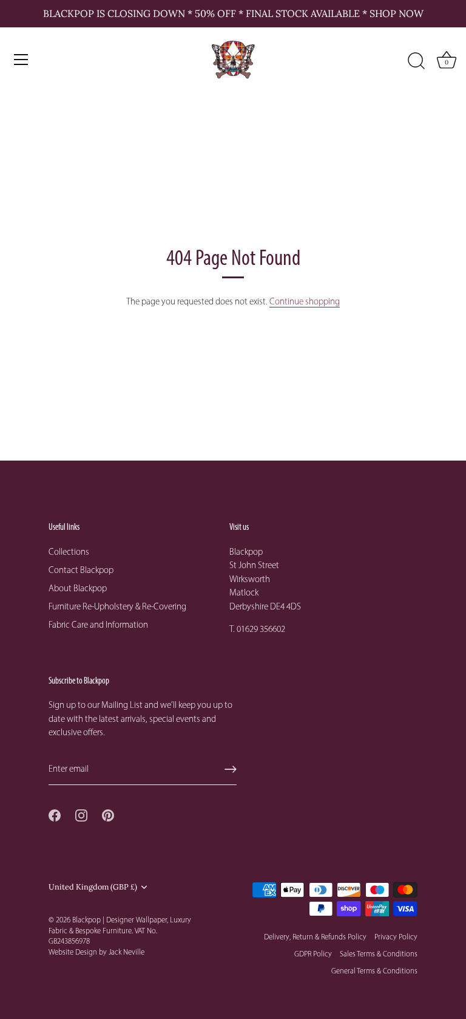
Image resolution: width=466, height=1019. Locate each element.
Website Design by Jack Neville (96, 951)
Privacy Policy (395, 936)
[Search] (416, 61)
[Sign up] (231, 769)
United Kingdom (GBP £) (93, 886)
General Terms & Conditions (374, 970)
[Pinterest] (108, 814)
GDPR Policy (313, 953)
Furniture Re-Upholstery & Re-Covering (117, 606)
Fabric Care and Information (98, 624)
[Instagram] (81, 814)
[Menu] (21, 59)
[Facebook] (55, 814)
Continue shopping (304, 301)
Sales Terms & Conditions (378, 953)
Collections (69, 551)
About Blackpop (78, 588)
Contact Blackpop (81, 569)
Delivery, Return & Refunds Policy (315, 936)
